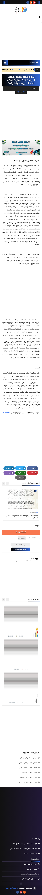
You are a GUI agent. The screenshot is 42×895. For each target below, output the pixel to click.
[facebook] (27, 2)
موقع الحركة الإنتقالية (30, 864)
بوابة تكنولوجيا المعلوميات (29, 874)
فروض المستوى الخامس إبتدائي (27, 777)
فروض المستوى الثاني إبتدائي (28, 762)
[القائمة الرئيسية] (5, 62)
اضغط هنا (6, 412)
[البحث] (3, 2)
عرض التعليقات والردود (20, 549)
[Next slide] (3, 483)
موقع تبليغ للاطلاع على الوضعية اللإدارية (25, 844)
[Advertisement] (21, 37)
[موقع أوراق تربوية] (21, 9)
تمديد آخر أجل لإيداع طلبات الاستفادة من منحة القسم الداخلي (22, 516)
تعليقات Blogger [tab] (21, 531)
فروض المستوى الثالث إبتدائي (28, 767)
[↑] (21, 884)
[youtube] (34, 2)
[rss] (31, 2)
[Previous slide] (7, 599)
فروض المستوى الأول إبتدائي (28, 758)
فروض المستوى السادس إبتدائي (27, 782)
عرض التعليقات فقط (20, 545)
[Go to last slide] (7, 483)
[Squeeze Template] (34, 888)
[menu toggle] (38, 2)
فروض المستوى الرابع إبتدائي (28, 772)
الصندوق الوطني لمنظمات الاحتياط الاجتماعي (23, 848)
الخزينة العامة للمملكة (30, 853)
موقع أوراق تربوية (11, 888)
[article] (21, 621)
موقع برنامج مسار (31, 869)
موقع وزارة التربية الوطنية (29, 879)
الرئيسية (32, 62)
